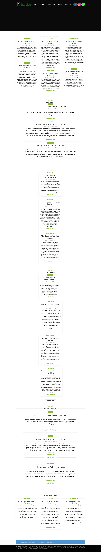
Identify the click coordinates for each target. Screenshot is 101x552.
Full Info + (46, 548)
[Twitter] (48, 430)
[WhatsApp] (83, 4)
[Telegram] (55, 430)
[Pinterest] (50, 430)
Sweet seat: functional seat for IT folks (27, 67)
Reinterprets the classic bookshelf (50, 74)
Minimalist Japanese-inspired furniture (26, 42)
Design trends (74, 38)
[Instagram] (79, 4)
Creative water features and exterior (74, 73)
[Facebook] (75, 4)
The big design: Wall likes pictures (74, 42)
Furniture (27, 38)
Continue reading (27, 60)
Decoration (74, 69)
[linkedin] (53, 430)
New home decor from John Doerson (50, 42)
